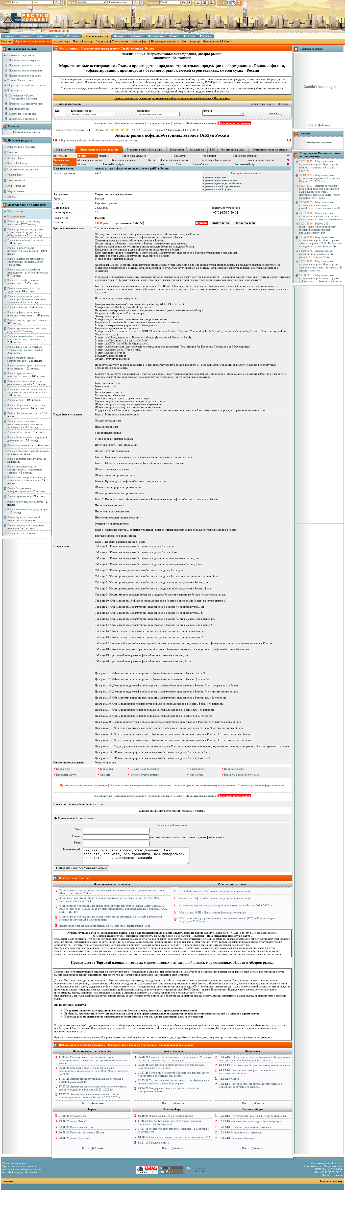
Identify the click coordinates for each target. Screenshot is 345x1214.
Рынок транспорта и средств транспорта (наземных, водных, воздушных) (26, 299)
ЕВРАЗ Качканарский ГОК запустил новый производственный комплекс (169, 1122)
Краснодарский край (124, 159)
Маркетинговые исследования (32, 41)
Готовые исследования (20, 55)
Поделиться (63, 768)
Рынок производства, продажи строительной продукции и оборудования (25, 232)
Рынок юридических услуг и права (28, 509)
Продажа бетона (153, 1142)
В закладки (106, 768)
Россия (99, 198)
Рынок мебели (15, 399)
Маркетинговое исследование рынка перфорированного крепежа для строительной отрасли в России (93, 1059)
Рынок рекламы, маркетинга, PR (26, 458)
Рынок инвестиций (18, 431)
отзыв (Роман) (73, 1121)
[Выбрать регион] (288, 160)
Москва (81, 164)
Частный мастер (83, 41)
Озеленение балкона (237, 1137)
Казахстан (180, 155)
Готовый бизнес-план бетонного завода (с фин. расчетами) (214, 891)
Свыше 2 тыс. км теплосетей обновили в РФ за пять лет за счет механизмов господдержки (174, 1058)
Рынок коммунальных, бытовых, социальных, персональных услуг (27, 337)
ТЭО (212, 149)
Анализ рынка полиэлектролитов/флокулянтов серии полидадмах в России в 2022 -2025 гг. (92, 1088)
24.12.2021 (102, 207)
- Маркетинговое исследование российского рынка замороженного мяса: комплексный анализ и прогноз (320, 266)
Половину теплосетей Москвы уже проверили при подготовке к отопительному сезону (174, 1074)
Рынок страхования (19, 496)
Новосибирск (200, 164)
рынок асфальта (216, 177)
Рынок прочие (15, 532)
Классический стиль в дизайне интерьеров (250, 1121)
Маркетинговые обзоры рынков (26, 85)
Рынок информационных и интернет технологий (23, 314)
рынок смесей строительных (223, 186)
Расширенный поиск (262, 103)
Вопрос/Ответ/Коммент (70, 129)
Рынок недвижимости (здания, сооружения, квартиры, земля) (25, 260)
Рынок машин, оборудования (24, 239)
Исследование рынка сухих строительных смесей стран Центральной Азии (104, 925)
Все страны (60, 155)
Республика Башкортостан (216, 159)
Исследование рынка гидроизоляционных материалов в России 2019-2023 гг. (226, 905)
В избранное (197, 768)
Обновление (220, 223)
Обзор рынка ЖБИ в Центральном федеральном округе (212, 912)
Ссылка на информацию (145, 768)
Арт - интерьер (190, 41)
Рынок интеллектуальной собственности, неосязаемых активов (24, 469)
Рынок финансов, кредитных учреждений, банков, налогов (25, 348)
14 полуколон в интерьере (240, 1132)
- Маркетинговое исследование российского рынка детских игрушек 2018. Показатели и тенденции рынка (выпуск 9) (320, 242)
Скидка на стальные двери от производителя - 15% (174, 1136)
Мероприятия (211, 41)
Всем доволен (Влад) (77, 1126)
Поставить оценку (152, 129)
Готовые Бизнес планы (20, 80)
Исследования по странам (24, 65)
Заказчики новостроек (22, 113)
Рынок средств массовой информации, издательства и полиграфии (24, 424)
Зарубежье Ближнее (245, 155)
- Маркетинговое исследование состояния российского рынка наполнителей (319, 205)
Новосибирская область (259, 159)
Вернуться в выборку (74, 140)
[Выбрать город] (288, 164)
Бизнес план (176, 149)
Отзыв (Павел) (73, 1115)
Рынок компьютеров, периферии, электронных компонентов (27, 479)
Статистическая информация (270, 149)
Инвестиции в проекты (165, 41)
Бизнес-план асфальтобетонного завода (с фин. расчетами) (214, 898)
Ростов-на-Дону (245, 164)
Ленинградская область (174, 159)
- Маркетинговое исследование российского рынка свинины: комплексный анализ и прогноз (319, 166)
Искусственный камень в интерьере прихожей (253, 1115)
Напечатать (197, 774)
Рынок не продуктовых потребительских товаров (22, 249)
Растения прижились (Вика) (81, 1132)
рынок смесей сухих (218, 189)
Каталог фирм (62, 41)
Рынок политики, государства (25, 501)
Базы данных (15, 90)
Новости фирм (139, 41)
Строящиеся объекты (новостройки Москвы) (23, 97)
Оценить (105, 774)
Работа (226, 41)
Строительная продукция (22, 168)
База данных (197, 149)
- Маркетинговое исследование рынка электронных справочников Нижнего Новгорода (320, 215)
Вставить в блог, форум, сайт (241, 774)
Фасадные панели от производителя (165, 1115)
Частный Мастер (17, 163)
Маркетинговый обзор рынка (144, 149)
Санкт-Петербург (113, 164)
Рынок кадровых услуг (21, 445)
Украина (103, 155)
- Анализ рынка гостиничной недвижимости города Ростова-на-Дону (316, 253)
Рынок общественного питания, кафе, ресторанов (26, 407)
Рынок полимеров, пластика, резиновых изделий (24, 383)
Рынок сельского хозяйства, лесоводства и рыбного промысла (27, 271)
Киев (161, 164)
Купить (202, 223)
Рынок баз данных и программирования (19, 490)
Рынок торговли (17, 306)
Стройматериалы (106, 203)
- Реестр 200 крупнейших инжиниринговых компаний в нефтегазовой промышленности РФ (317, 228)
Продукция (102, 41)
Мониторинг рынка (232, 149)
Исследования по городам (25, 75)
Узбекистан (209, 155)
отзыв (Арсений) (74, 1137)
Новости (6, 41)
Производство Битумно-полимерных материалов (254, 1065)
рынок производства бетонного (225, 183)
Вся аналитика (15, 211)
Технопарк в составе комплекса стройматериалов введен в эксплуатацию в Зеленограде (173, 1082)
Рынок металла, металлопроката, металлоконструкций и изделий (26, 390)
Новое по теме (245, 223)
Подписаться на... (234, 768)
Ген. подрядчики (19, 108)
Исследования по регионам (25, 70)
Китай (152, 159)
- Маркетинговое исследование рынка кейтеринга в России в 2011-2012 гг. (319, 178)
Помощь (283, 103)
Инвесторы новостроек (23, 118)
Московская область (89, 159)
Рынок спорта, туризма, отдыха (26, 320)
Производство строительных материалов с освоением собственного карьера (250, 1085)
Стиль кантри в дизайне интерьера (245, 1126)
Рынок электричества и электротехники (21, 359)
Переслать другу (66, 774)
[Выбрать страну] (288, 155)
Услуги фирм (120, 41)
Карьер (229, 1078)
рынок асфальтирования (221, 180)
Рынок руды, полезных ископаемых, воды (21, 375)
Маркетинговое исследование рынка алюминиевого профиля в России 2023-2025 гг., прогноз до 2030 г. (93, 1070)
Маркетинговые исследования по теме (115, 140)
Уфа (178, 164)
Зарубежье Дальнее (134, 155)
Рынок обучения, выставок (23, 413)
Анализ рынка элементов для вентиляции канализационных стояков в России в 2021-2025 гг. (90, 1096)
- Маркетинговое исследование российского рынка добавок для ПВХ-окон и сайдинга (320, 278)
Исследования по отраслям (25, 60)
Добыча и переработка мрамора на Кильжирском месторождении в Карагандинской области (254, 1058)
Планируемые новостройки (25, 103)
